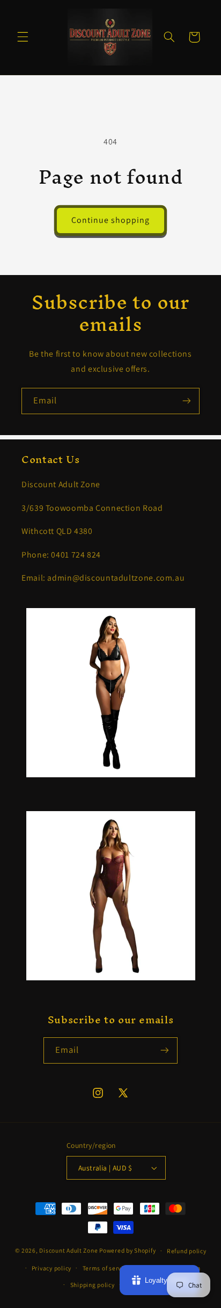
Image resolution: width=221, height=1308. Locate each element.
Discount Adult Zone (68, 1250)
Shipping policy (92, 1285)
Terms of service (106, 1268)
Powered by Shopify (127, 1250)
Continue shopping (110, 220)
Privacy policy (51, 1268)
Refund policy (187, 1251)
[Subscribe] (186, 401)
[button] (22, 37)
